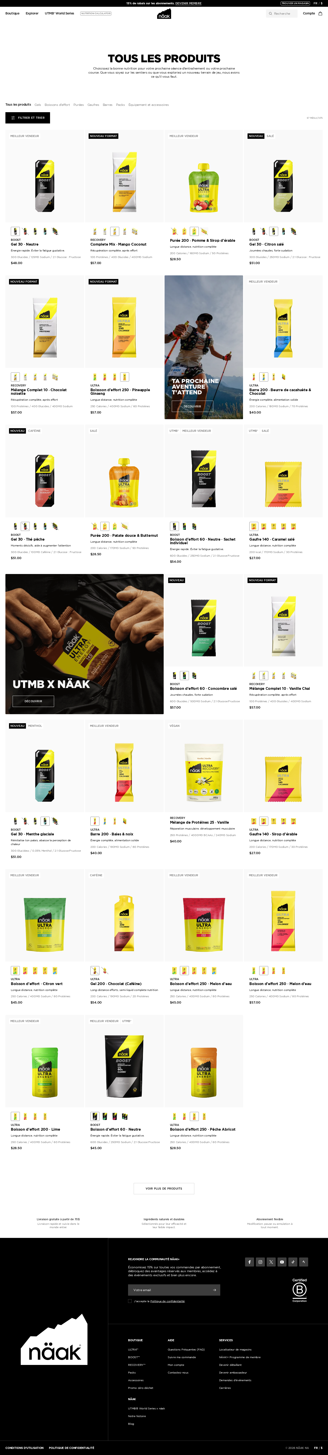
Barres (107, 105)
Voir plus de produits (164, 1188)
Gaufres (93, 105)
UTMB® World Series (59, 13)
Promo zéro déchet (140, 1387)
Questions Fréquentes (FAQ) (186, 1349)
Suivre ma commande (182, 1357)
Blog (131, 1423)
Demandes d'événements (235, 1380)
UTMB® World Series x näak (146, 1408)
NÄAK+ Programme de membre (240, 1357)
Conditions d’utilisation (24, 1447)
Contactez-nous (178, 1372)
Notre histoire (137, 1416)
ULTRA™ (133, 1349)
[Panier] (320, 13)
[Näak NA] (164, 13)
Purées (78, 105)
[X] (271, 1262)
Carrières (225, 1387)
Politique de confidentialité (167, 1301)
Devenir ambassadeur (233, 1372)
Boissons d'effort (57, 105)
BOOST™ (134, 1357)
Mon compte (176, 1364)
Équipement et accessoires (148, 105)
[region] (164, 3)
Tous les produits (18, 104)
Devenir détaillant (230, 1364)
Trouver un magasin (295, 3)
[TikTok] (292, 1262)
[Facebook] (249, 1262)
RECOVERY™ (136, 1364)
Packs (120, 105)
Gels (37, 105)
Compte (309, 13)
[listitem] (15, 231)
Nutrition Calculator (95, 13)
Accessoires (135, 1380)
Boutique (12, 13)
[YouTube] (282, 1262)
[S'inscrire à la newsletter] (214, 1290)
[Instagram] (260, 1262)
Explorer (32, 13)
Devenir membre (188, 3)
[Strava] (303, 1262)
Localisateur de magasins (235, 1349)
